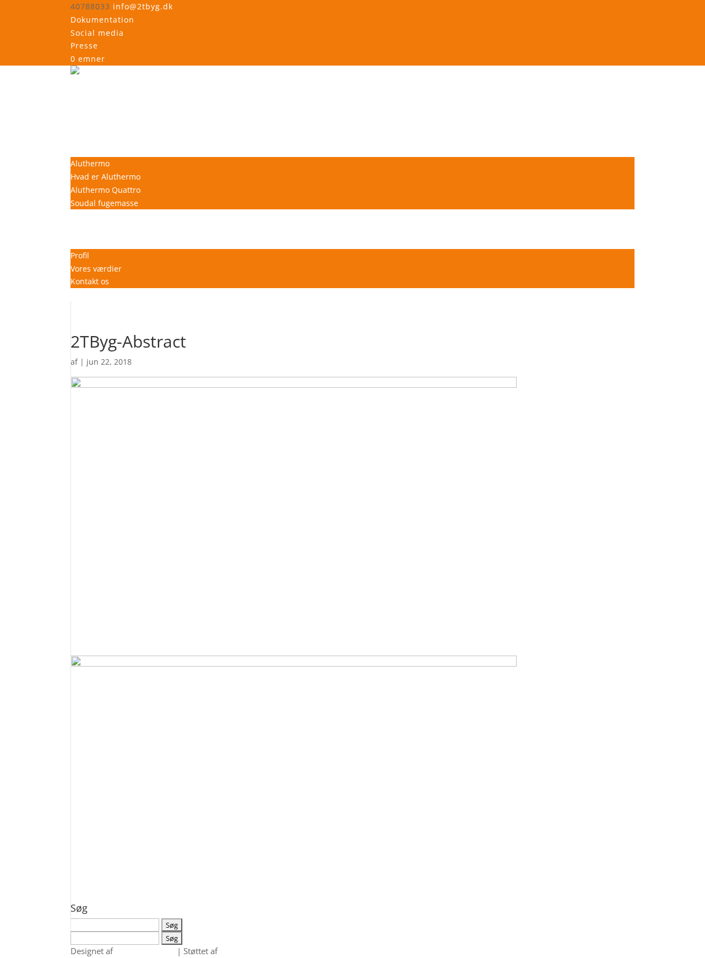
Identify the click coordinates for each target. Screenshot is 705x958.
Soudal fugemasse (104, 203)
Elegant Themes (145, 950)
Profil (79, 255)
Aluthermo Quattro (105, 190)
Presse (84, 45)
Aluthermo (90, 163)
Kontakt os (89, 281)
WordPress (240, 950)
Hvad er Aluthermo (105, 176)
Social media (97, 33)
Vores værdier (96, 268)
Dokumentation (102, 19)
